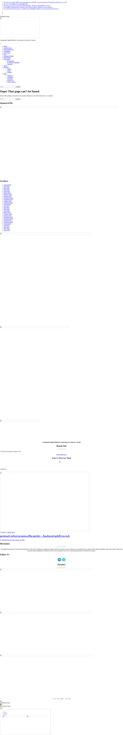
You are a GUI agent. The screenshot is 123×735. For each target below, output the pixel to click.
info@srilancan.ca (61, 454)
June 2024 (6, 227)
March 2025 (7, 212)
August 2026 (7, 185)
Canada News (8, 48)
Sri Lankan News (9, 49)
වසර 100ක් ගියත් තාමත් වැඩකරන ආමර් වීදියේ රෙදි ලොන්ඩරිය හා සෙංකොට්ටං (28, 7)
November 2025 (8, 199)
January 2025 (7, 215)
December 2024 (8, 217)
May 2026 (6, 189)
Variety (9, 69)
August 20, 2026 (19, 540)
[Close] (5, 713)
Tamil (8, 70)
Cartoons (9, 64)
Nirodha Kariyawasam (8, 540)
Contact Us (10, 80)
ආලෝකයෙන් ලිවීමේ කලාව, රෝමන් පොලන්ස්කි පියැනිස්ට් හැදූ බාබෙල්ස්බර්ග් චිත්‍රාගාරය (31, 8)
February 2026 (8, 194)
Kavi (5, 54)
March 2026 (7, 193)
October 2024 (7, 220)
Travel (5, 65)
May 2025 (6, 209)
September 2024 (8, 222)
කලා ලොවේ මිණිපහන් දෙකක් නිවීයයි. (16, 4)
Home (5, 46)
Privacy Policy (11, 82)
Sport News (7, 53)
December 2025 (8, 198)
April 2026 (7, 191)
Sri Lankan (7, 59)
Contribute (10, 77)
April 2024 (7, 230)
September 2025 (8, 202)
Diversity (6, 67)
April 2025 (7, 211)
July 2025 (6, 206)
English (9, 72)
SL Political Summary (13, 62)
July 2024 (6, 225)
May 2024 (6, 228)
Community (7, 51)
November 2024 (8, 219)
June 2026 (6, 188)
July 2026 (6, 186)
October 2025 (7, 201)
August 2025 (7, 204)
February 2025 (8, 214)
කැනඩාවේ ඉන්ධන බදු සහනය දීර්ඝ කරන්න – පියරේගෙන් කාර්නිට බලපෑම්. (27, 5)
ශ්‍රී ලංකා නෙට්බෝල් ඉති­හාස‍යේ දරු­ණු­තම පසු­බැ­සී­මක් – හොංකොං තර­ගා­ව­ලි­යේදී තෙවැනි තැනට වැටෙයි (35, 2)
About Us (10, 75)
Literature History (9, 56)
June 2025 (6, 207)
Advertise (10, 78)
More (5, 74)
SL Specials (10, 61)
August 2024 (7, 224)
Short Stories (7, 57)
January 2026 (7, 196)
